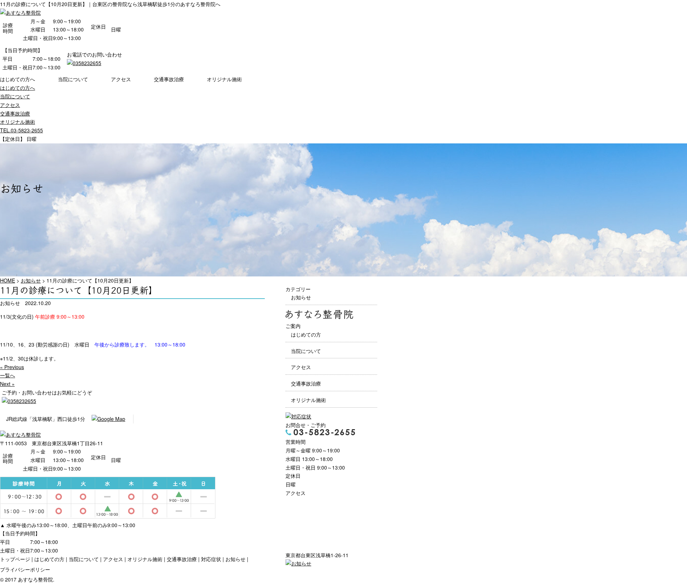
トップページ (15, 559)
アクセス (121, 79)
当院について (73, 79)
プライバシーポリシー (25, 569)
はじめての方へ (17, 79)
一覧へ (7, 375)
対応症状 (211, 559)
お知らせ (301, 297)
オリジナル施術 (224, 79)
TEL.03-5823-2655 (21, 130)
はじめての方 (306, 334)
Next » (7, 383)
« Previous (12, 366)
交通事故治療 (169, 79)
